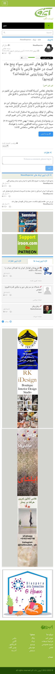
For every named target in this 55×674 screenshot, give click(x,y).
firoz (40, 292)
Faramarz (38, 273)
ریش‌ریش (35, 306)
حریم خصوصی (47, 644)
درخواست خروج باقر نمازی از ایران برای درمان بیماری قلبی (30, 181)
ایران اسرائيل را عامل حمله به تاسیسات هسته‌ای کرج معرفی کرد (28, 191)
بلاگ (33, 638)
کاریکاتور (12, 644)
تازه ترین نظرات (14, 261)
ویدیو (32, 644)
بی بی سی (48, 85)
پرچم (5, 146)
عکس (14, 638)
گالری (14, 641)
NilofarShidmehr (36, 309)
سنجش (32, 650)
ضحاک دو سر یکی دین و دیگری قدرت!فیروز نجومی (23, 288)
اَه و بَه (13, 650)
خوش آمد (49, 638)
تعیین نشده (33, 280)
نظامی (4, 48)
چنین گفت (12, 647)
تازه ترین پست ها (40, 261)
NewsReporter (38, 45)
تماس (51, 647)
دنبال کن (5, 45)
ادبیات (35, 316)
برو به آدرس (45, 134)
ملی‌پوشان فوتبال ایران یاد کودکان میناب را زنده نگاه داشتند (23, 269)
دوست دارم (21, 57)
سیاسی (35, 300)
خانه (39, 39)
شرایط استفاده (47, 641)
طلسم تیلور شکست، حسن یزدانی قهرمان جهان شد (32, 201)
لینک (34, 39)
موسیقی (31, 647)
